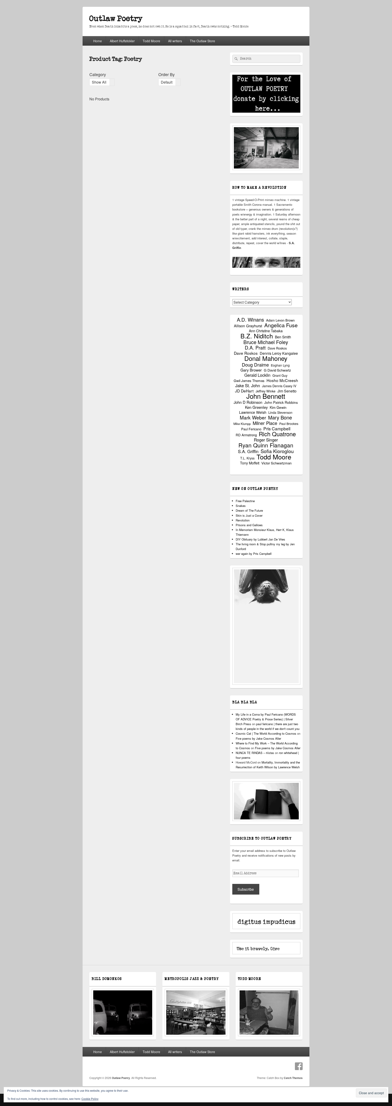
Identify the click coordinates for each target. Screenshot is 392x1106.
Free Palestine (245, 501)
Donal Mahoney (265, 358)
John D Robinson (248, 402)
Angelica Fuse (281, 325)
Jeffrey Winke (265, 391)
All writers (175, 41)
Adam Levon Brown (280, 320)
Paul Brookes (288, 423)
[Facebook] (299, 1066)
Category (97, 74)
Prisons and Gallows (249, 525)
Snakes (241, 505)
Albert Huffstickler (122, 41)
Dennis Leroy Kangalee (279, 353)
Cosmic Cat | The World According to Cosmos (266, 733)
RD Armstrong (246, 434)
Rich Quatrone (277, 433)
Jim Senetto (286, 391)
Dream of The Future (249, 510)
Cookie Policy (89, 1099)
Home (97, 41)
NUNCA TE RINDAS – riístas (255, 753)
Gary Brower (251, 370)
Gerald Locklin (257, 375)
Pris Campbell (276, 428)
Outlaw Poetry (115, 19)
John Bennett (265, 396)
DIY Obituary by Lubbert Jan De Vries (260, 539)
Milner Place (265, 423)
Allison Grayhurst (248, 325)
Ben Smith (283, 337)
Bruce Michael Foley (265, 342)
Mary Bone (280, 417)
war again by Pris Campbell (254, 553)
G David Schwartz (277, 370)
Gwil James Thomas (249, 380)
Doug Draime (255, 364)
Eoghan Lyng (280, 365)
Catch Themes (293, 1078)
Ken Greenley (256, 407)
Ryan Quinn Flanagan (265, 445)
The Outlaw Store (202, 41)
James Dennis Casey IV (279, 386)
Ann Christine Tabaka (266, 330)
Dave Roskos (277, 348)
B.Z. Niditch (256, 335)
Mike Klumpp (242, 424)
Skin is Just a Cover (249, 515)
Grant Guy (279, 375)
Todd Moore (151, 41)
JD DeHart (244, 390)
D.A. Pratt (255, 347)
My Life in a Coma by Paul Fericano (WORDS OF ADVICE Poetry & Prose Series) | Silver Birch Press (266, 719)
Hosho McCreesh (282, 380)
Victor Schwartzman (276, 463)
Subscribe (246, 889)
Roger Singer (266, 439)
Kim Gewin (278, 407)
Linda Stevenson (280, 412)
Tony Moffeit (249, 463)
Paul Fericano (251, 429)
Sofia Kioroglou (277, 451)
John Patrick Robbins (281, 402)
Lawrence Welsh (252, 412)
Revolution (243, 520)
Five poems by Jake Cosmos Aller (258, 738)
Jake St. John (247, 385)
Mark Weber (253, 417)
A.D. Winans (250, 319)
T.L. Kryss (247, 458)
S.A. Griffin (248, 451)
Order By (166, 74)
